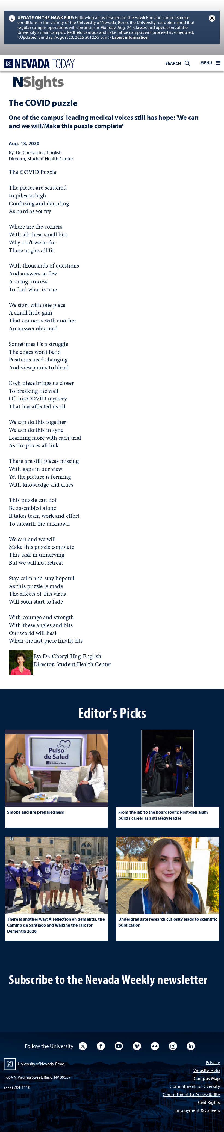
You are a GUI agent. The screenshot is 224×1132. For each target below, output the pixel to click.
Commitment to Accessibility (191, 1094)
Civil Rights (209, 1102)
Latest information (130, 37)
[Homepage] (38, 63)
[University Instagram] (173, 1046)
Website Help (206, 1070)
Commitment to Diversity (195, 1086)
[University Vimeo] (137, 1046)
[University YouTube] (119, 1046)
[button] (210, 63)
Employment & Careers (197, 1110)
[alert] (112, 27)
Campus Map (207, 1078)
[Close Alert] (212, 18)
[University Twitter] (83, 1046)
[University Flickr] (155, 1046)
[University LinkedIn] (191, 1046)
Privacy (213, 1063)
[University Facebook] (101, 1046)
